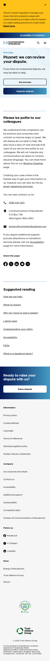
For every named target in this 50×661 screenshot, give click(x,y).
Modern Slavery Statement (17, 453)
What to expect (12, 304)
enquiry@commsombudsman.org (27, 226)
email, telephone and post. (18, 186)
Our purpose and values (15, 471)
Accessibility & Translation (32, 35)
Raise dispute (25, 389)
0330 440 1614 (17, 202)
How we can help (12, 296)
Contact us (8, 479)
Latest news (10, 320)
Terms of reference (12, 438)
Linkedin (11, 550)
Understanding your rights (18, 329)
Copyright (8, 430)
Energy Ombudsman (13, 568)
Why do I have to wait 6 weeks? (20, 312)
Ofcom (6, 581)
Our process (25, 82)
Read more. (9, 25)
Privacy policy (10, 415)
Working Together (33, 163)
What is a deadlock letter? (18, 353)
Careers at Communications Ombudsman (24, 517)
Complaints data (11, 510)
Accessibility (37, 241)
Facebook (12, 535)
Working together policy (15, 446)
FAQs (6, 345)
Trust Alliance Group (13, 575)
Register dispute (25, 91)
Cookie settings (11, 422)
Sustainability (10, 502)
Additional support (12, 494)
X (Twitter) (12, 543)
